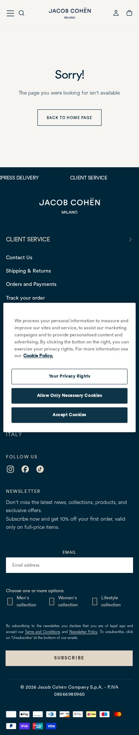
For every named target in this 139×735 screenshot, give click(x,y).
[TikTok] (40, 469)
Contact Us (19, 257)
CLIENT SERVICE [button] (28, 239)
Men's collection (26, 601)
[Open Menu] (10, 13)
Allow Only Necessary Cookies (69, 395)
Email (69, 552)
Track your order (25, 298)
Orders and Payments (31, 284)
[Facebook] (25, 469)
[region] (69, 367)
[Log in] (116, 14)
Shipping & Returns (28, 271)
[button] (21, 14)
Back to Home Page (69, 117)
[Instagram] (10, 469)
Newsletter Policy (83, 632)
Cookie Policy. (38, 356)
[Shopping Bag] (129, 14)
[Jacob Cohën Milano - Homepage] (70, 13)
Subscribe (69, 657)
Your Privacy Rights (69, 376)
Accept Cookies (69, 415)
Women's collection (68, 601)
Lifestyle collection (111, 601)
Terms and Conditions (42, 632)
